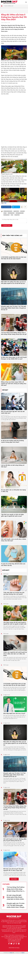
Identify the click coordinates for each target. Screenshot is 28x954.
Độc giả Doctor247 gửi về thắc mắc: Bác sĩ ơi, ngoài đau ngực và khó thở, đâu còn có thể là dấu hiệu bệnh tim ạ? (14, 717)
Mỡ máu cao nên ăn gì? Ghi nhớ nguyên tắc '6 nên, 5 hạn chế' (13, 869)
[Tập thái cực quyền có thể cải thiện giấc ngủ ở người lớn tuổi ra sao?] (14, 504)
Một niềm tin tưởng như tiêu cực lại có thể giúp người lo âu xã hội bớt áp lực (13, 282)
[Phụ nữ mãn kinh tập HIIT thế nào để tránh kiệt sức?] (14, 401)
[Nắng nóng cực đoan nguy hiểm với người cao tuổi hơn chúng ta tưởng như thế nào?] (14, 371)
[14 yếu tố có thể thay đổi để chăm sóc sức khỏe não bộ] (14, 553)
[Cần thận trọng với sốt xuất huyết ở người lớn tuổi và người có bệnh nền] (15, 613)
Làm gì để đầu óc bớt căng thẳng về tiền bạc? (12, 466)
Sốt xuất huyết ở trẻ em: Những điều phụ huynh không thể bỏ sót (14, 839)
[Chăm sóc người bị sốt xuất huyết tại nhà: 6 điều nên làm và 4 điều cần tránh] (15, 643)
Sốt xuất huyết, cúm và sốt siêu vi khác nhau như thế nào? (13, 539)
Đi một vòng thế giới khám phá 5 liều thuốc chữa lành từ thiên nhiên (15, 897)
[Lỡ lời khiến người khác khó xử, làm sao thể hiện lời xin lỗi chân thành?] (14, 247)
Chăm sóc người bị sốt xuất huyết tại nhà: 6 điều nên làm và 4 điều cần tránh (15, 654)
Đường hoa (6, 214)
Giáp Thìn (17, 214)
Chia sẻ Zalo (16, 206)
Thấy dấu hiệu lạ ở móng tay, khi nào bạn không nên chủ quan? (13, 593)
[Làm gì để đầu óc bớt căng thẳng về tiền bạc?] (14, 455)
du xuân (22, 211)
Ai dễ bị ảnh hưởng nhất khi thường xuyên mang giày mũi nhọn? (12, 441)
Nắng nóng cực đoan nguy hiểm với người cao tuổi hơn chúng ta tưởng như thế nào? (13, 383)
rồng (5, 213)
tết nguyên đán (19, 213)
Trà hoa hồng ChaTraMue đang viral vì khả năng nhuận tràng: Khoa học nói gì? (14, 333)
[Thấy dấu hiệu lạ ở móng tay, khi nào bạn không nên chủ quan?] (15, 583)
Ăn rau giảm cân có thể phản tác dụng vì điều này (13, 490)
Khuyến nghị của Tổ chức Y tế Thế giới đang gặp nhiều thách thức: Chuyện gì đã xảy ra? (13, 308)
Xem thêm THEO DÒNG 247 (12, 235)
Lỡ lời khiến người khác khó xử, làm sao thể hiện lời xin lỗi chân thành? (13, 257)
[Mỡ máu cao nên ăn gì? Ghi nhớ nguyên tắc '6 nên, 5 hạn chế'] (15, 859)
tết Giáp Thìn (11, 213)
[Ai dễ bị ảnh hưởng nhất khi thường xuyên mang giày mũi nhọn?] (14, 430)
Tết (12, 214)
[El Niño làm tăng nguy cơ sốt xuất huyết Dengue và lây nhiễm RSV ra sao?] (14, 347)
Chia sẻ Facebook (7, 206)
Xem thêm (14, 879)
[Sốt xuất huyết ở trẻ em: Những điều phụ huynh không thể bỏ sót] (15, 830)
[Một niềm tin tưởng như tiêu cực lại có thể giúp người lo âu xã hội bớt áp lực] (14, 271)
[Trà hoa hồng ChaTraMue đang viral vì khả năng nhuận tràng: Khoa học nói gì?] (14, 322)
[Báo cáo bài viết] (25, 207)
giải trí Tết (16, 211)
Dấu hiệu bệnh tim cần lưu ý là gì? (14, 713)
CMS (12, 952)
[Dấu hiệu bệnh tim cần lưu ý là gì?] (15, 704)
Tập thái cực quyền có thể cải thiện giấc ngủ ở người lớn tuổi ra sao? (12, 515)
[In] (21, 207)
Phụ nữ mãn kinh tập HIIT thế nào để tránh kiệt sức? (12, 412)
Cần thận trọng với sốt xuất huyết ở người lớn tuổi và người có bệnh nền (14, 623)
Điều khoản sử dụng (14, 947)
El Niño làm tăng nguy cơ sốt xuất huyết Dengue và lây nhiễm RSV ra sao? (14, 358)
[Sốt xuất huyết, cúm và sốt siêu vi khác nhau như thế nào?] (14, 529)
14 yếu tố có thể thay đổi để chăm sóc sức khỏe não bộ (13, 564)
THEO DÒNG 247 (8, 6)
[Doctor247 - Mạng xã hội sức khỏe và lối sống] (9, 2)
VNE (5, 203)
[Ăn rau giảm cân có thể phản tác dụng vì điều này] (14, 479)
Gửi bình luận (6, 225)
